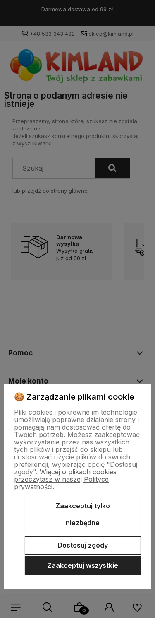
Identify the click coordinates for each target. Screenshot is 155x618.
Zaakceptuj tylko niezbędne (82, 514)
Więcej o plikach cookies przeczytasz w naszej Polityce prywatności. (65, 479)
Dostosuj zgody (82, 545)
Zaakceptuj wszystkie (82, 565)
